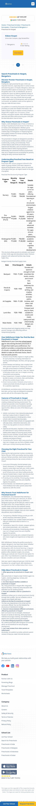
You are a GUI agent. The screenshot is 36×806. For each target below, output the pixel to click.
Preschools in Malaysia (9, 748)
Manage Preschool (8, 686)
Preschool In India (13, 25)
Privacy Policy (6, 721)
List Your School (9, 804)
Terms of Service (7, 717)
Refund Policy (6, 724)
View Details (18, 53)
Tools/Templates (7, 690)
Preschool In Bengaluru (18, 27)
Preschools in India (8, 744)
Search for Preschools (9, 741)
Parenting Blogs (7, 682)
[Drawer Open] (33, 3)
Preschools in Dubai (8, 755)
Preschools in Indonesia (9, 752)
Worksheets (5, 693)
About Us (4, 706)
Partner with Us (6, 679)
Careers (4, 710)
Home (3, 25)
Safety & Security (7, 713)
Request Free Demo (27, 804)
